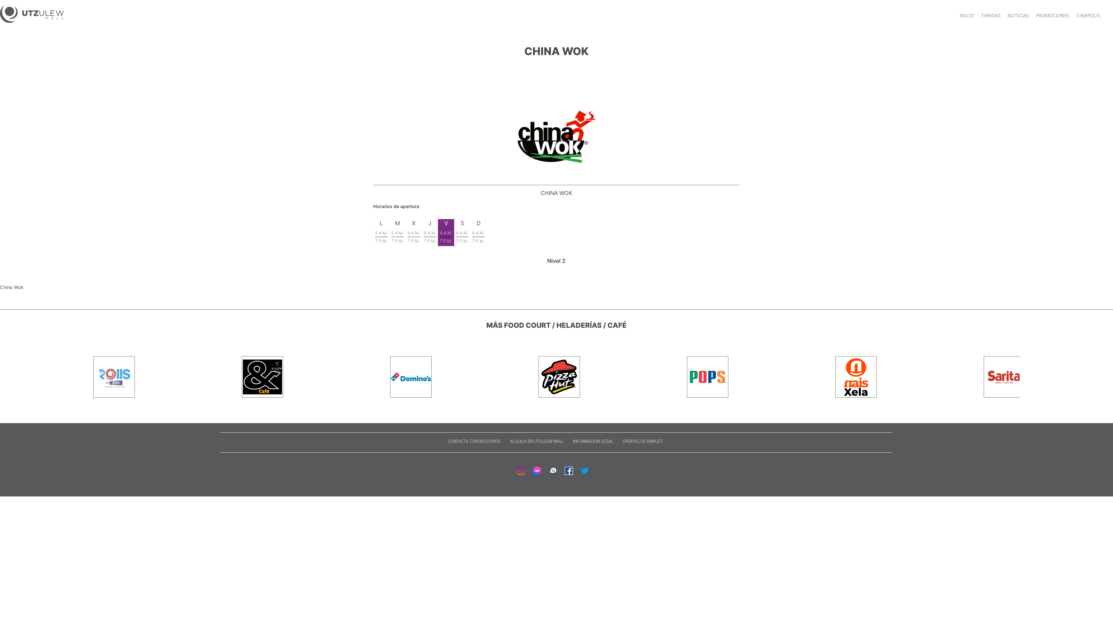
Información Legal (593, 441)
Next (1024, 377)
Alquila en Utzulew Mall (537, 441)
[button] (32, 15)
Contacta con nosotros (474, 441)
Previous (89, 377)
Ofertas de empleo (643, 441)
